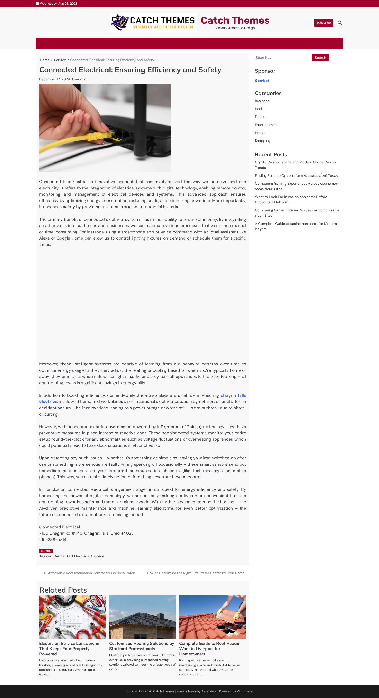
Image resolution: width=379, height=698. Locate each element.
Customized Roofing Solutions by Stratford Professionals (141, 646)
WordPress (244, 691)
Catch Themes (235, 20)
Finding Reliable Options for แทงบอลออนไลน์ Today (296, 175)
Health (260, 108)
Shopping (262, 141)
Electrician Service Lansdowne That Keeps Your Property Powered (69, 649)
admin (81, 79)
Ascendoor (209, 691)
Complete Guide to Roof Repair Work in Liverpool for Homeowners (209, 649)
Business (262, 101)
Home (260, 132)
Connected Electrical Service (78, 556)
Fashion (261, 117)
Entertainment (266, 125)
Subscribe (323, 23)
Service (46, 550)
